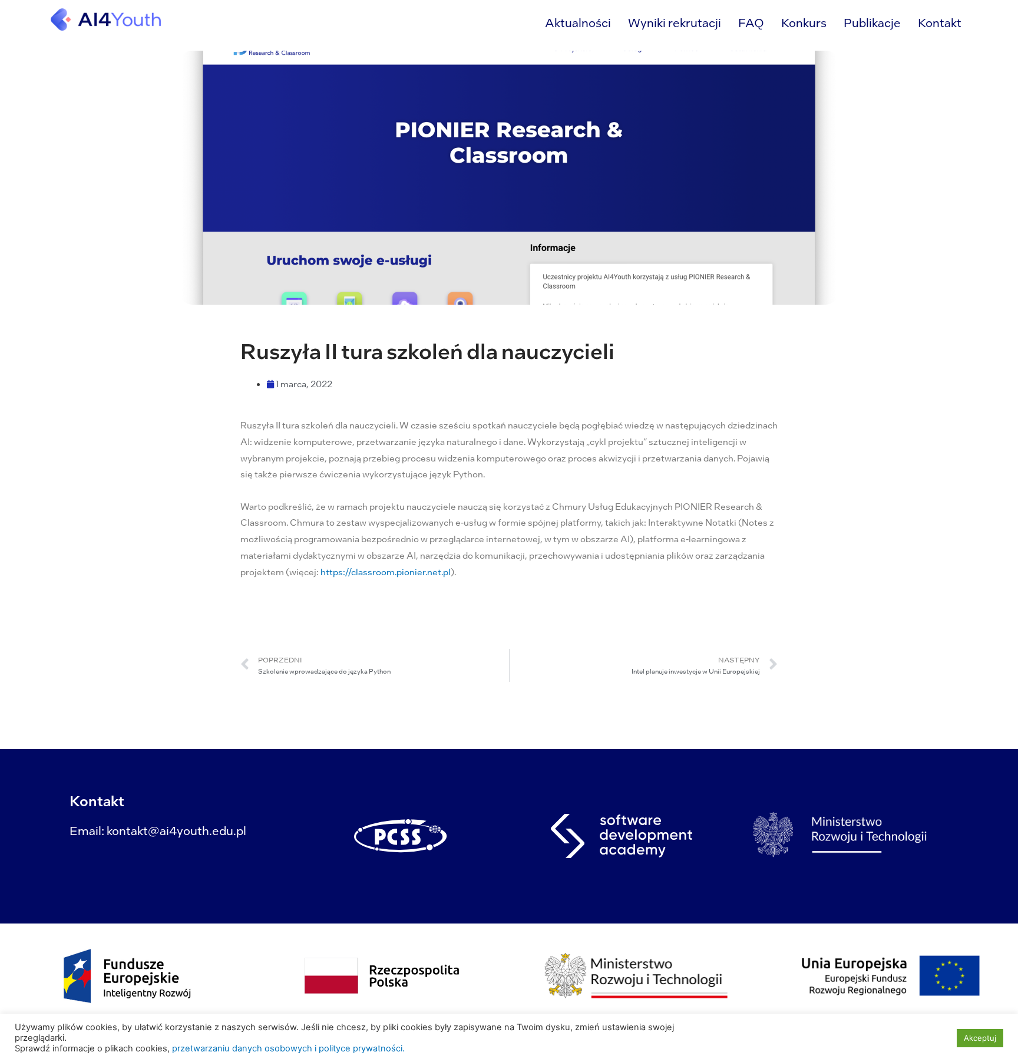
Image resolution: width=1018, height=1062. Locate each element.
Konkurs (804, 22)
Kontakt (939, 22)
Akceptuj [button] (980, 1038)
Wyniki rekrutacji (674, 22)
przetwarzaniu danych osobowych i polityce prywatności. (288, 1048)
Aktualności (578, 22)
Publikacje (872, 22)
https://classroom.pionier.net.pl (385, 572)
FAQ (751, 22)
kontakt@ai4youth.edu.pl (176, 830)
